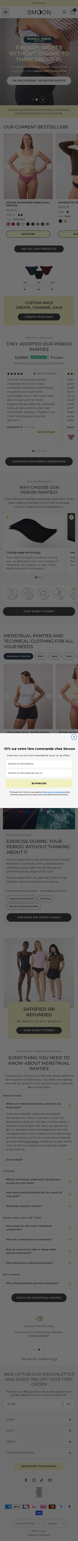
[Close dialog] (74, 737)
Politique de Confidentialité (54, 792)
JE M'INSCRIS (38, 783)
